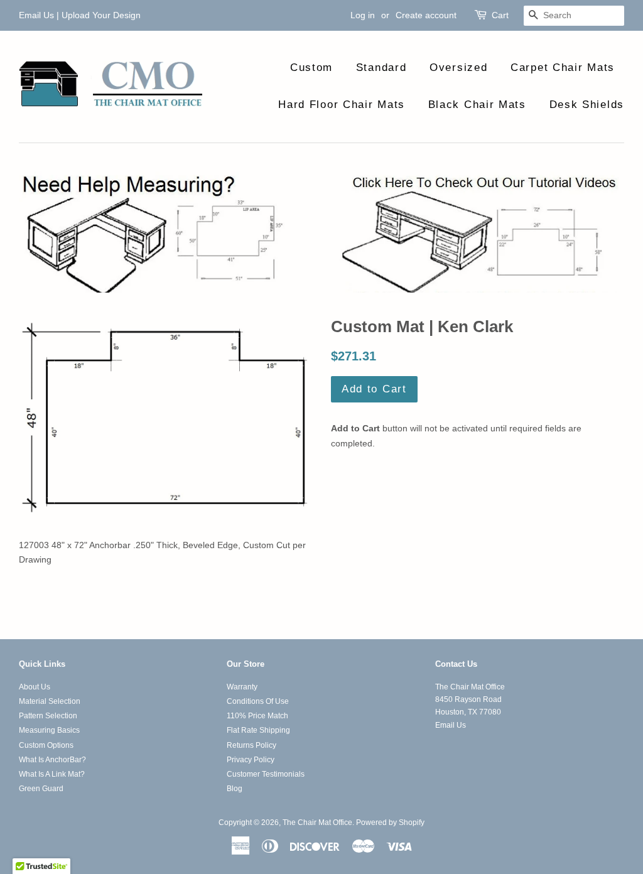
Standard (381, 67)
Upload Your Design (101, 15)
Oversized (458, 67)
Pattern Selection (48, 715)
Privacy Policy (250, 759)
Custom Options (46, 745)
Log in (362, 15)
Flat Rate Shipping (258, 730)
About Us (34, 686)
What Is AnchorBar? (52, 759)
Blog (234, 788)
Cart (500, 15)
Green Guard (41, 788)
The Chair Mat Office (317, 822)
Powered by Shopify (390, 822)
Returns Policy (251, 745)
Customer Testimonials (266, 774)
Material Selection (49, 701)
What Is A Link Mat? (52, 774)
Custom (311, 67)
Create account (426, 15)
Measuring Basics (49, 730)
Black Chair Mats (477, 105)
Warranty (242, 686)
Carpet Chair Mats (563, 67)
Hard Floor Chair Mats (341, 105)
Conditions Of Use (258, 701)
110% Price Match (257, 715)
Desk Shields (586, 105)
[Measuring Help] (321, 232)
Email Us (36, 15)
